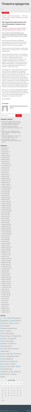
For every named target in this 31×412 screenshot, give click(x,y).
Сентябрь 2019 (5, 210)
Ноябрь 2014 (5, 283)
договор (13, 363)
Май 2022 (4, 149)
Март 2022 (4, 153)
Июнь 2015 (4, 270)
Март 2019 (4, 222)
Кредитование (5, 323)
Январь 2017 (5, 260)
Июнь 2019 (4, 216)
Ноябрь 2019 (5, 207)
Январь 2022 (5, 157)
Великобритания (17, 318)
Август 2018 (4, 235)
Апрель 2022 (5, 151)
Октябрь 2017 (5, 254)
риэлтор (14, 374)
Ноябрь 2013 (5, 291)
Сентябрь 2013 (5, 294)
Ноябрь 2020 (5, 184)
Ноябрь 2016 (5, 264)
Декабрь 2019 (5, 205)
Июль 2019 (4, 214)
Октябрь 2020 (5, 186)
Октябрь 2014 (5, 285)
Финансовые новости (7, 348)
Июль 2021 (4, 169)
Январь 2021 (5, 180)
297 (6, 318)
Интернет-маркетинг (16, 320)
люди (18, 366)
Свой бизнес (4, 343)
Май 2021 (4, 172)
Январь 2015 (5, 279)
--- (2, 318)
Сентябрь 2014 (5, 287)
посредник (17, 371)
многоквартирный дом (7, 369)
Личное (17, 323)
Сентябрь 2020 (5, 188)
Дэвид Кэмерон (5, 320)
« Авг (3, 400)
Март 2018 (4, 245)
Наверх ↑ (29, 410)
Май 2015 (4, 271)
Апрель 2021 (5, 174)
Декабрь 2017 (5, 251)
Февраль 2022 (5, 155)
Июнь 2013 (4, 300)
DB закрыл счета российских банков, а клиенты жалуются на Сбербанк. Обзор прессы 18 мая (11, 133)
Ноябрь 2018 (5, 230)
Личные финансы (6, 325)
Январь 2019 (5, 226)
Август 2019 (4, 212)
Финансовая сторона (7, 346)
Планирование (12, 338)
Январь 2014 (5, 289)
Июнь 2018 (4, 239)
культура (4, 366)
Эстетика (4, 356)
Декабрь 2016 (5, 262)
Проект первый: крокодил (8, 341)
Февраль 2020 (5, 201)
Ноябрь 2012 (5, 310)
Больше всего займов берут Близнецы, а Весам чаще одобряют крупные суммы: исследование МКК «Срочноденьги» (11, 123)
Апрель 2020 (5, 197)
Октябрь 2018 (5, 231)
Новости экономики (6, 336)
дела (3, 363)
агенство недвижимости (7, 358)
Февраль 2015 (5, 277)
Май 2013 (4, 302)
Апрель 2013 (5, 304)
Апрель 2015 (5, 273)
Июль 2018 (4, 237)
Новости (9, 330)
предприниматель (6, 374)
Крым (12, 323)
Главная (4, 15)
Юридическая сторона (13, 356)
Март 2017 (4, 256)
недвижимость (5, 371)
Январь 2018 (5, 249)
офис (12, 371)
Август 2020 (4, 190)
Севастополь (13, 343)
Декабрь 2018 (5, 228)
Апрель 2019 (5, 220)
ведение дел (14, 361)
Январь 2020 (5, 203)
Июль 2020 (4, 191)
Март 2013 (4, 306)
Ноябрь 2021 (5, 161)
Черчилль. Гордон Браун (7, 353)
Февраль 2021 (5, 178)
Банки (8, 15)
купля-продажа (11, 366)
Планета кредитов (15, 3)
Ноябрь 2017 (5, 252)
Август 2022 (4, 148)
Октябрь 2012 (5, 312)
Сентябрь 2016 (5, 268)
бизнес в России (5, 361)
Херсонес (16, 348)
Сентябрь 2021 (5, 165)
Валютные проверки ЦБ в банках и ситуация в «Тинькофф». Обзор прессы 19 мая (12, 128)
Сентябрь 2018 (5, 233)
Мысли (3, 330)
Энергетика (18, 353)
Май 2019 (4, 218)
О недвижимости (17, 336)
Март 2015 (4, 275)
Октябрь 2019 (5, 209)
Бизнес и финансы (15, 15)
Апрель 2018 (5, 243)
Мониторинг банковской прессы (9, 328)
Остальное (4, 338)
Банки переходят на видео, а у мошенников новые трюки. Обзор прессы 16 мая (11, 141)
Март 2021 (4, 176)
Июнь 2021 (4, 170)
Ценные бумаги (5, 351)
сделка (3, 376)
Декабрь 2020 (5, 182)
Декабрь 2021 (5, 159)
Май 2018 (4, 241)
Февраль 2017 (5, 258)
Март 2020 (4, 199)
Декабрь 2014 (5, 281)
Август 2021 (4, 167)
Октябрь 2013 (5, 292)
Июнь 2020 (4, 193)
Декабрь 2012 (5, 308)
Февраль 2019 (5, 224)
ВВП (10, 318)
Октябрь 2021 (5, 163)
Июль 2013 (4, 298)
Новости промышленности (8, 333)
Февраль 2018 (5, 247)
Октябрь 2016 (5, 266)
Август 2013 (4, 296)
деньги (7, 363)
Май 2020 (4, 195)
